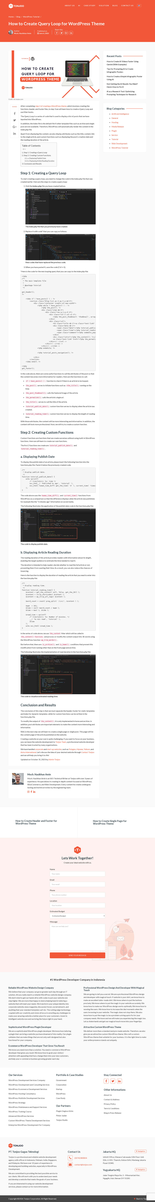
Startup (59, 1089)
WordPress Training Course (19, 1111)
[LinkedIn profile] (34, 791)
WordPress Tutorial (31, 16)
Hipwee (79, 749)
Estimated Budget (57, 911)
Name (52, 869)
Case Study (89, 6)
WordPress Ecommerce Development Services (27, 1089)
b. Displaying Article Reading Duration (41, 161)
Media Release (118, 126)
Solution (104, 6)
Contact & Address (112, 1099)
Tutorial (115, 139)
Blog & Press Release (112, 1113)
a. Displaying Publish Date (37, 158)
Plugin (114, 131)
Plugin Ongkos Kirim (64, 1111)
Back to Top (141, 1199)
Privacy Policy (110, 1104)
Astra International (28, 752)
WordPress (61, 1093)
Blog (115, 6)
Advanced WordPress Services (21, 1116)
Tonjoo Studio (62, 1120)
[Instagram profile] (28, 791)
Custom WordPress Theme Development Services (29, 1120)
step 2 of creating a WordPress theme (50, 106)
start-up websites (54, 749)
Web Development (119, 143)
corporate (39, 749)
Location (53, 901)
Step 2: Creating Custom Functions (37, 155)
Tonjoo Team (60, 742)
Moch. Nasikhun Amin (22, 33)
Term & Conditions (111, 1108)
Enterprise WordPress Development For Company (29, 1125)
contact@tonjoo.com (83, 1164)
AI (79, 6)
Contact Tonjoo (87, 752)
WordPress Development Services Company (26, 1080)
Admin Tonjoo (54, 759)
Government (61, 1080)
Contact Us (127, 6)
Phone (52, 890)
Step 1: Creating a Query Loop (35, 152)
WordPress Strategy (16, 1102)
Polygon (72, 749)
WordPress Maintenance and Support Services (27, 1107)
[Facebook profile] (31, 791)
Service (115, 135)
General (115, 118)
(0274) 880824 (80, 1158)
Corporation (61, 1085)
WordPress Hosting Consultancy (22, 1093)
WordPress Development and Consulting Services (29, 1085)
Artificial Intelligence (120, 114)
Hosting (115, 122)
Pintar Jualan (61, 1115)
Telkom (87, 749)
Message (53, 922)
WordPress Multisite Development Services (26, 1098)
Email (52, 880)
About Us (70, 6)
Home (11, 16)
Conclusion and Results (33, 164)
